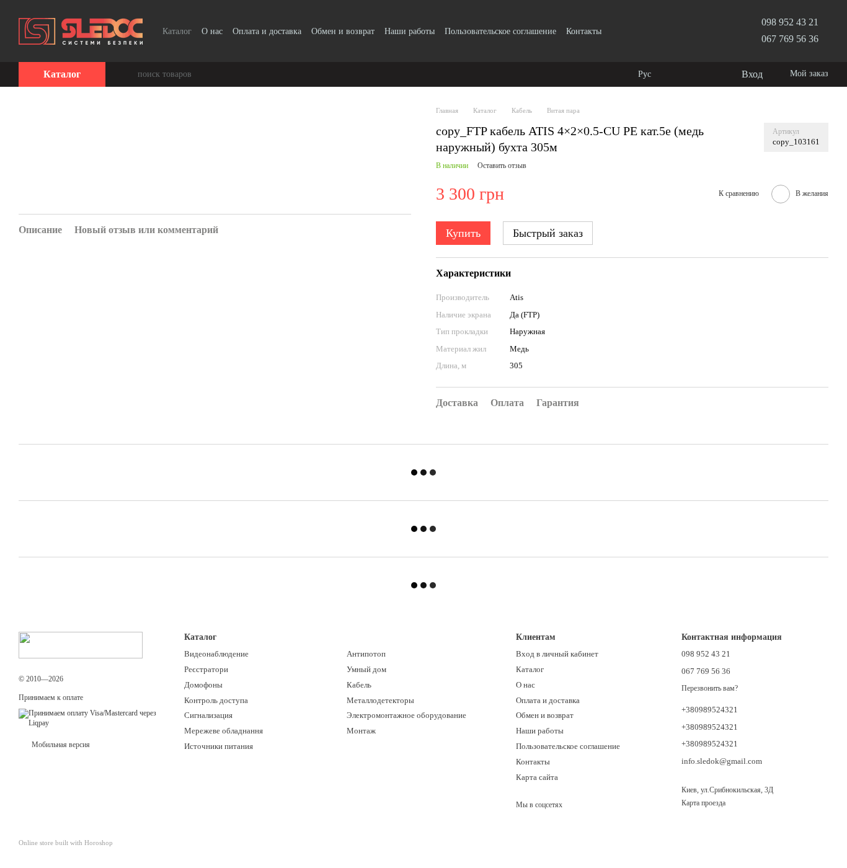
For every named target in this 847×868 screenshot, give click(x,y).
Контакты (583, 31)
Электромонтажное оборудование (406, 715)
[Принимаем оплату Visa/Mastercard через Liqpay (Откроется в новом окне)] (92, 718)
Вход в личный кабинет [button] (557, 653)
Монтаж (361, 730)
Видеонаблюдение (216, 653)
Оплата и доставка (267, 31)
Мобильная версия (60, 744)
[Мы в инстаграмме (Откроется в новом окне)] (634, 31)
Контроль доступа (216, 700)
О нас (212, 31)
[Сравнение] (681, 74)
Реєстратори (206, 669)
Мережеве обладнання (223, 730)
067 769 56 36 (789, 38)
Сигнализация (208, 715)
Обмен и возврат (343, 31)
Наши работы (409, 31)
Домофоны (203, 684)
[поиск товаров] (128, 74)
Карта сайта (537, 777)
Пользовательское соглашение (500, 31)
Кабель (359, 684)
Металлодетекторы (380, 700)
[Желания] (705, 74)
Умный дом (366, 669)
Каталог (177, 31)
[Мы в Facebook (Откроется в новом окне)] (619, 31)
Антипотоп (366, 653)
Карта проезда (703, 803)
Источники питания (218, 746)
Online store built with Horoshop (66, 842)
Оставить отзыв (501, 165)
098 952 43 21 (789, 22)
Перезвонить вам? (709, 688)
